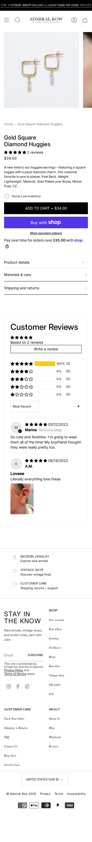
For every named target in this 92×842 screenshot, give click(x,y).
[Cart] (84, 20)
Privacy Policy (13, 670)
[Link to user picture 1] (21, 498)
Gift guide (55, 684)
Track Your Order (14, 718)
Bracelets (54, 666)
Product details (16, 262)
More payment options (46, 233)
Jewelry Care (12, 765)
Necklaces (55, 647)
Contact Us (10, 746)
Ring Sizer (10, 755)
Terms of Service (15, 674)
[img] (36, 424)
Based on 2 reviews (26, 342)
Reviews (53, 746)
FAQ (6, 737)
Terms (58, 794)
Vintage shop (56, 675)
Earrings (54, 638)
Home (8, 124)
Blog (51, 728)
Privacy (45, 794)
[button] (15, 152)
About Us (54, 718)
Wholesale (55, 737)
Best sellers (55, 629)
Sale (51, 694)
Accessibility (76, 794)
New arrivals (56, 620)
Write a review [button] (46, 349)
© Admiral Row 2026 (21, 794)
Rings (52, 657)
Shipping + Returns (15, 728)
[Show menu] (7, 20)
